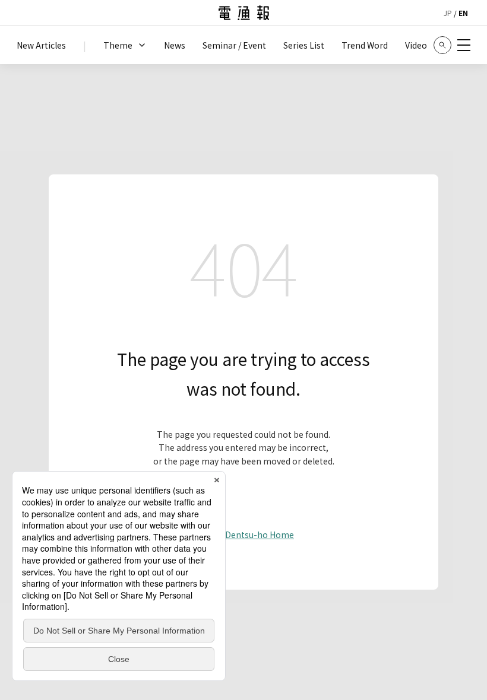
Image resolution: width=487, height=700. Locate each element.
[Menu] (463, 45)
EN (463, 13)
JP (448, 13)
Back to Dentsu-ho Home (243, 534)
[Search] (442, 45)
